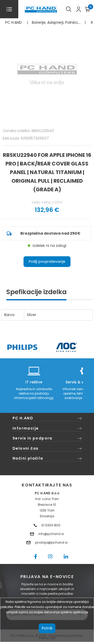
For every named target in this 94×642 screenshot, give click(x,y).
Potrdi (47, 628)
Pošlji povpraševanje (47, 261)
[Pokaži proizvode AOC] (67, 347)
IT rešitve (33, 382)
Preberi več (47, 638)
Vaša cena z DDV (47, 202)
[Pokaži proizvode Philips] (22, 347)
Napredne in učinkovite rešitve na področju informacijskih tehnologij (34, 393)
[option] (22, 347)
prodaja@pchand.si (51, 542)
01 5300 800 (50, 525)
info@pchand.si (51, 534)
